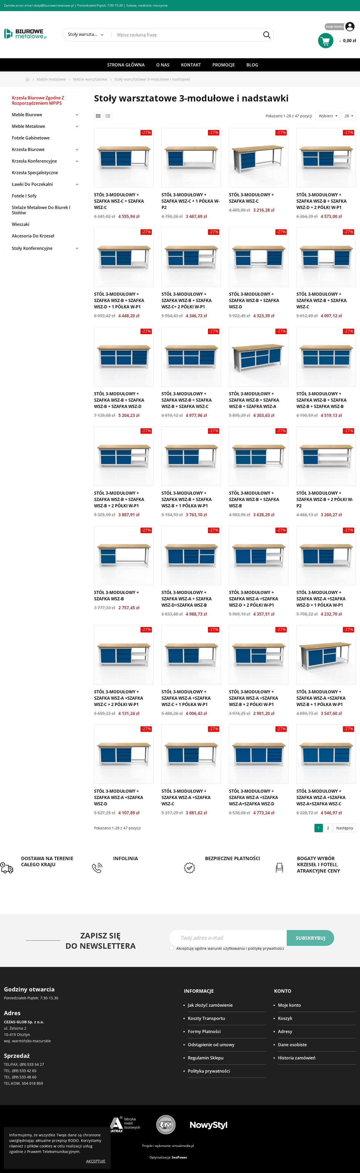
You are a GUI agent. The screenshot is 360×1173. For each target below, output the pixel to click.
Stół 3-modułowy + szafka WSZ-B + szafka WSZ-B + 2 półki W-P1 (119, 499)
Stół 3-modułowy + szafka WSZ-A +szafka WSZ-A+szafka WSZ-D (253, 797)
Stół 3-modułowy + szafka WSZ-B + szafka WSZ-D (254, 300)
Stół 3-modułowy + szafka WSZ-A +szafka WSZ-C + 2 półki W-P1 (118, 698)
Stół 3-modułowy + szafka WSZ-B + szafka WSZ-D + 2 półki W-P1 (321, 201)
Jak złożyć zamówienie (210, 1005)
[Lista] (108, 116)
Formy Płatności (204, 1031)
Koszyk (285, 1018)
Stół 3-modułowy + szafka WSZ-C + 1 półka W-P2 (191, 201)
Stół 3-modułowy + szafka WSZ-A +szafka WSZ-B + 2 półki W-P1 (253, 698)
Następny (344, 827)
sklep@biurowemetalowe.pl (53, 5)
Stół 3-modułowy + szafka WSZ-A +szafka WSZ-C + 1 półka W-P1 (186, 698)
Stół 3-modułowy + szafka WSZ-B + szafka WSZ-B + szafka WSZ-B (321, 400)
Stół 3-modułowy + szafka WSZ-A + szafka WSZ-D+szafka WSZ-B (187, 599)
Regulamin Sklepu (205, 1058)
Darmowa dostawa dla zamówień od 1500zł (43, 874)
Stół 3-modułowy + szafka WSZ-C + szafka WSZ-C (119, 201)
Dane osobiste (292, 1045)
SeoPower (179, 1157)
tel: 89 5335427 (128, 865)
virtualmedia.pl (183, 1145)
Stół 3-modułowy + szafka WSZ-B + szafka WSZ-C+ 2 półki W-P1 (187, 300)
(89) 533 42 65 (24, 1070)
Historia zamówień (296, 1058)
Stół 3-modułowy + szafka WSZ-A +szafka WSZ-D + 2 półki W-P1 (253, 599)
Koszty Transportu (206, 1018)
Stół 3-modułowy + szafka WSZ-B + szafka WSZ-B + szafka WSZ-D (119, 400)
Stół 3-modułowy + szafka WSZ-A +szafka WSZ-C (186, 797)
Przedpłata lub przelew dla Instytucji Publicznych (231, 868)
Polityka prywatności (209, 1071)
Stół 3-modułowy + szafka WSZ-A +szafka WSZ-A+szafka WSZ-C (321, 797)
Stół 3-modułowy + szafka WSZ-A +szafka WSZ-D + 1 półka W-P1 (321, 599)
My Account (340, 27)
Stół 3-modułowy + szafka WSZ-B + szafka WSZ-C (321, 300)
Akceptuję (95, 1161)
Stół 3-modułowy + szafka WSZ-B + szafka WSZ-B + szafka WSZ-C (187, 400)
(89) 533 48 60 (24, 1076)
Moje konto (289, 1005)
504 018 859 (32, 1083)
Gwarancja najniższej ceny (322, 877)
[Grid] (98, 116)
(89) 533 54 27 (32, 1064)
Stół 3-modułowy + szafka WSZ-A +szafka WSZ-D (118, 797)
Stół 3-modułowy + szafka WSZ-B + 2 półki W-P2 (324, 499)
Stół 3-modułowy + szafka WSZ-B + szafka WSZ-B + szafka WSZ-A (254, 400)
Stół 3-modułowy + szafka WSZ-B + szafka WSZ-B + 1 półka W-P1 (187, 499)
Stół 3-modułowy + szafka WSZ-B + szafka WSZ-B (254, 499)
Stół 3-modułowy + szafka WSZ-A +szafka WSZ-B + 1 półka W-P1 (321, 698)
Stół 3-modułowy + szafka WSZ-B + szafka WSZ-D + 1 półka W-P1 (119, 300)
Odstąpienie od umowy (211, 1045)
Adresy (285, 1031)
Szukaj (267, 35)
